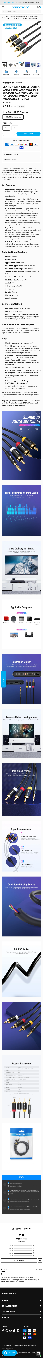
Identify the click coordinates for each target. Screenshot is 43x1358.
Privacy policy (18, 1345)
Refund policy (7, 1345)
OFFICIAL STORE (9, 2)
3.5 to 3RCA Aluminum (13, 117)
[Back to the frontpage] (2, 17)
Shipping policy (7, 1349)
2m (15, 128)
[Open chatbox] (38, 1354)
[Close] (3, 673)
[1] (4, 64)
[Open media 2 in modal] (37, 24)
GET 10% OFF (3, 681)
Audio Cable (7, 17)
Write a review (18, 1260)
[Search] (38, 11)
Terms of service (30, 1345)
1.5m (6, 128)
